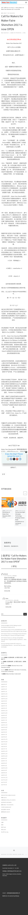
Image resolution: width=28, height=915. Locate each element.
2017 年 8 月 (4, 784)
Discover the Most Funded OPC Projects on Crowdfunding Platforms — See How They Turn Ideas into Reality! (13, 645)
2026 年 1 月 (4, 691)
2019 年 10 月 (4, 756)
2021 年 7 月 (4, 749)
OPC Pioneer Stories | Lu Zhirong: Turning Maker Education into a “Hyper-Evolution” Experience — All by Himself (13, 639)
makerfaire (6, 32)
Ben (2, 661)
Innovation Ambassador (8, 795)
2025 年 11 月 (4, 696)
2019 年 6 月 (4, 763)
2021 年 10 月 (4, 741)
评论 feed (3, 829)
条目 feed (3, 827)
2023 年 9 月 (4, 729)
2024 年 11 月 (4, 710)
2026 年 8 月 (4, 684)
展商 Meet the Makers (9, 7)
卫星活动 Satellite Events (8, 800)
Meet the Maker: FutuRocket (13, 674)
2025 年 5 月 (4, 708)
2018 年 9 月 (4, 770)
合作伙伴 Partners (6, 802)
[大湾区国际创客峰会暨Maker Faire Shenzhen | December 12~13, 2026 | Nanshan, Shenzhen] (9, 2)
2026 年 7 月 (4, 686)
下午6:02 (14, 575)
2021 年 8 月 (4, 746)
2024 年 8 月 (4, 717)
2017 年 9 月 (4, 782)
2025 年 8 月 (4, 703)
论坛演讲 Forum (5, 809)
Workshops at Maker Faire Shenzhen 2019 (6, 514)
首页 (2, 7)
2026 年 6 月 (4, 689)
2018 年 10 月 (4, 768)
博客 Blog (4, 797)
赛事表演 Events (5, 812)
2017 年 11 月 (4, 777)
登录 (17, 546)
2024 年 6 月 (4, 722)
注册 (2, 822)
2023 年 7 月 (4, 734)
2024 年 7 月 (4, 720)
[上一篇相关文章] (21, 493)
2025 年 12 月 (4, 694)
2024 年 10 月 (4, 713)
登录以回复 (7, 591)
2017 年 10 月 (4, 780)
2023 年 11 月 (4, 725)
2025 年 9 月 (4, 701)
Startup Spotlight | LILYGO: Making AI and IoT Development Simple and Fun (11, 626)
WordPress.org (4, 832)
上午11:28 (16, 600)
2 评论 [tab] (14, 566)
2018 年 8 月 (4, 772)
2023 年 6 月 (4, 737)
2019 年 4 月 (4, 765)
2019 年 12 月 (4, 751)
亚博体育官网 (4, 665)
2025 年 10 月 (4, 698)
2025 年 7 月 (4, 706)
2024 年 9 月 (4, 715)
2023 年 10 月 (4, 727)
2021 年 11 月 (4, 739)
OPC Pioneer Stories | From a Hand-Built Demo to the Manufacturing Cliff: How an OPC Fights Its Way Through (14, 630)
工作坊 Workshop (6, 807)
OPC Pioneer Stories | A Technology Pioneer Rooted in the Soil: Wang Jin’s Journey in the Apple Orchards (13, 634)
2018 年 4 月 (4, 775)
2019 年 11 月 (4, 753)
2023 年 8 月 (4, 732)
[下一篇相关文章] (25, 493)
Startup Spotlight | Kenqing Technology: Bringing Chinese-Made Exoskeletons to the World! (20, 517)
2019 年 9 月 (4, 758)
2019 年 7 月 (4, 761)
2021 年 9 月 (4, 744)
